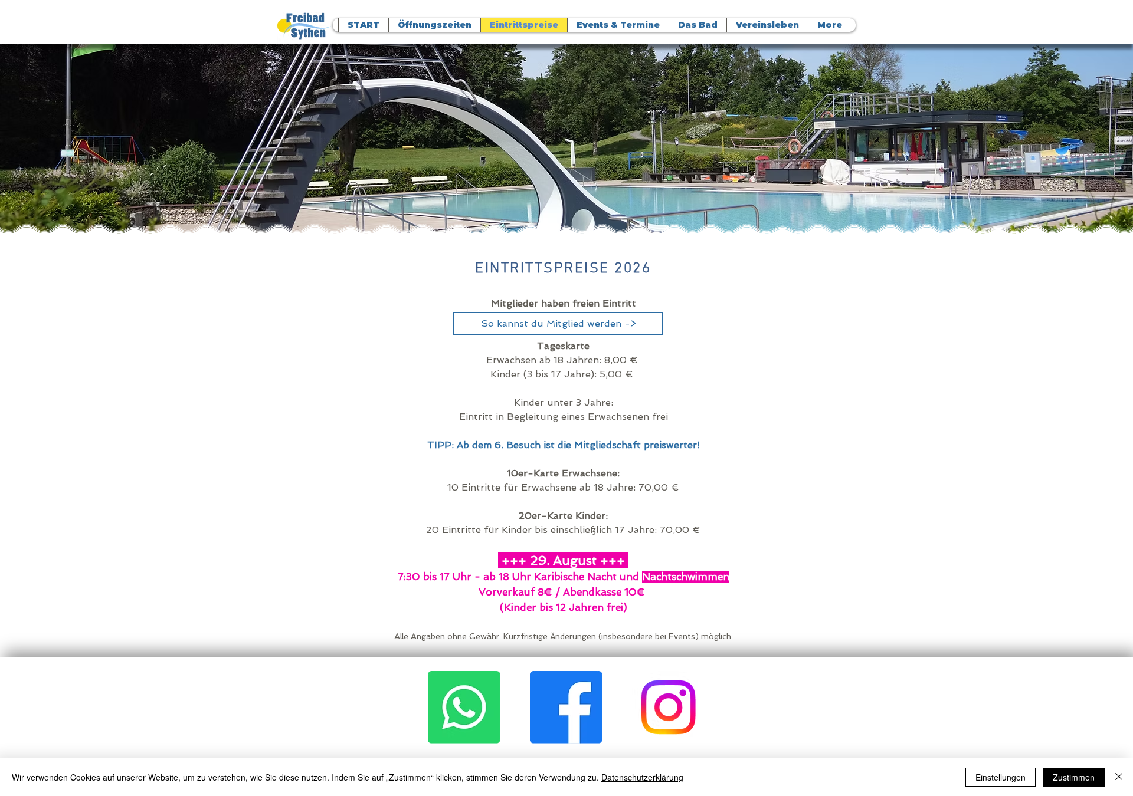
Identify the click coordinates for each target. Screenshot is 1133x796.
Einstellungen (1000, 777)
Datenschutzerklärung (642, 777)
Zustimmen (1074, 777)
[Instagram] (668, 707)
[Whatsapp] (464, 707)
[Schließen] (1119, 777)
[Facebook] (566, 707)
